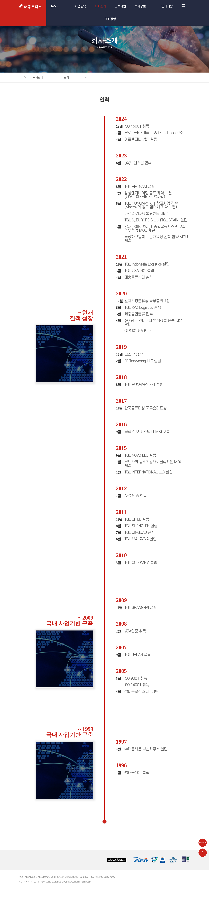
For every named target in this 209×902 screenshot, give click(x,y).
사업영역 (80, 6)
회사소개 (100, 6)
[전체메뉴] (183, 6)
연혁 (66, 77)
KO (53, 6)
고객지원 (120, 6)
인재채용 (167, 6)
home (24, 77)
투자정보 (140, 6)
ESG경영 (110, 19)
